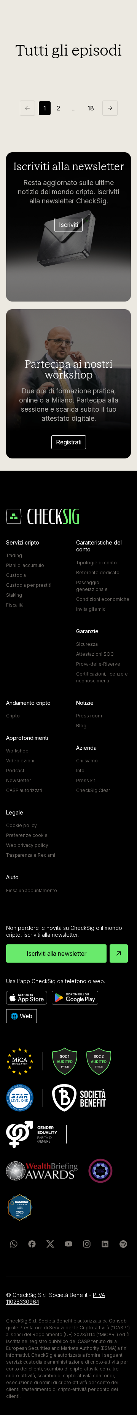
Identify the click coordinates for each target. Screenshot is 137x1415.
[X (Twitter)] (50, 1244)
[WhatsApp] (13, 1244)
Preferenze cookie (27, 835)
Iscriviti (68, 224)
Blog (81, 725)
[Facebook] (32, 1244)
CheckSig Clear (93, 790)
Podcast (15, 770)
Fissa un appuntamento (31, 890)
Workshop (17, 751)
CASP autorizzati (24, 790)
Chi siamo (87, 760)
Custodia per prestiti (28, 585)
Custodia (16, 575)
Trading (14, 555)
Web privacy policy (27, 845)
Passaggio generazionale (92, 586)
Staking (14, 595)
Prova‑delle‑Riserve (98, 664)
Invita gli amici (91, 609)
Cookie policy (21, 825)
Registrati (68, 442)
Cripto (13, 716)
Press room (89, 716)
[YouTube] (68, 1244)
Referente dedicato (97, 572)
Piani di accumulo (25, 565)
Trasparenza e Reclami (30, 855)
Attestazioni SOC (95, 654)
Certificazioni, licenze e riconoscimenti (102, 677)
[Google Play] (75, 998)
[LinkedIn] (105, 1244)
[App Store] (26, 998)
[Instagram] (86, 1244)
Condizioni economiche (102, 599)
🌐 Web (21, 1016)
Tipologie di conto (96, 562)
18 (91, 108)
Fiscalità (15, 605)
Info (80, 770)
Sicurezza (87, 644)
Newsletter (18, 780)
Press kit (85, 780)
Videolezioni (20, 760)
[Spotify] (123, 1244)
